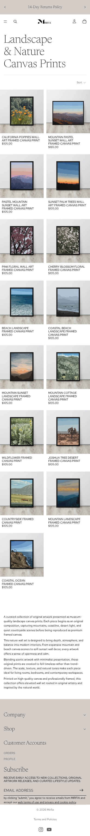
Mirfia (50, 810)
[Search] (15, 21)
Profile (9, 759)
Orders (9, 753)
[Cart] (84, 21)
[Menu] (5, 21)
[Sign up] (81, 790)
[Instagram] (41, 829)
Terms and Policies (45, 819)
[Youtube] (49, 829)
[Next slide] (85, 7)
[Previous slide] (5, 7)
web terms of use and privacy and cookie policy (47, 802)
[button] (81, 82)
